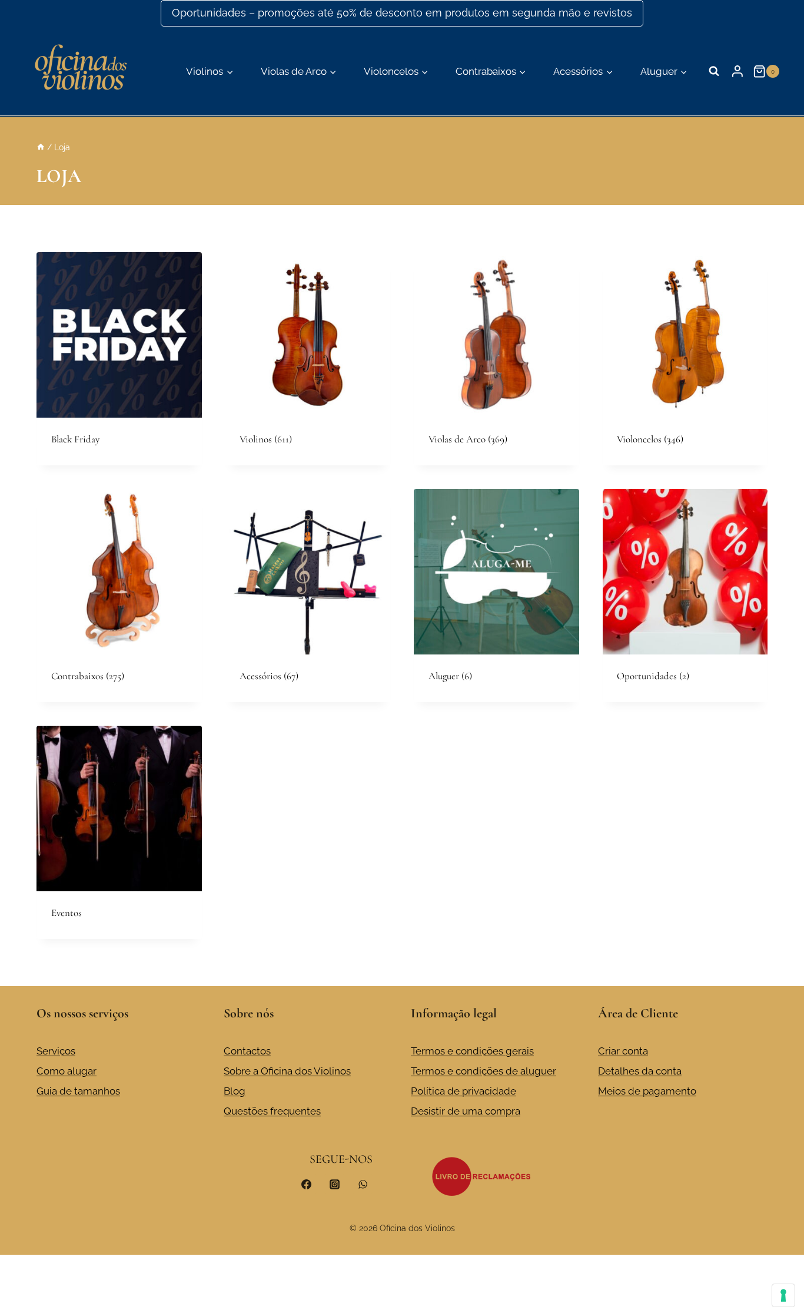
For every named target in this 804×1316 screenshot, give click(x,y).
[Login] (737, 71)
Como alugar (66, 1071)
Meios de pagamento (647, 1091)
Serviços (55, 1051)
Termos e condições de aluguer (483, 1071)
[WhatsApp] (363, 1184)
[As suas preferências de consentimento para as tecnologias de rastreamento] (783, 1295)
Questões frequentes (272, 1111)
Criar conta (623, 1051)
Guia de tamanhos (78, 1091)
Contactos (247, 1051)
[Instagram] (334, 1184)
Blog (234, 1091)
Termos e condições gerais (472, 1051)
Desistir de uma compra (465, 1111)
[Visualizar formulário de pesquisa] (714, 71)
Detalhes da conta (640, 1071)
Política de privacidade (463, 1091)
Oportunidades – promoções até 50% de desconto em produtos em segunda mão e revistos (402, 12)
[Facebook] (307, 1184)
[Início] (40, 147)
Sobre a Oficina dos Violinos (287, 1071)
